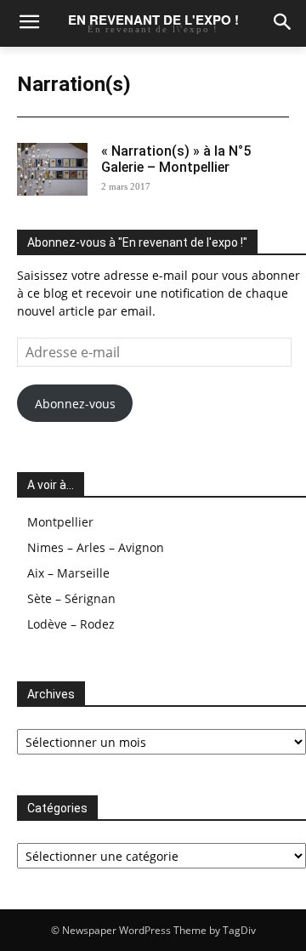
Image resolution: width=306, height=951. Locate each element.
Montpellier (60, 522)
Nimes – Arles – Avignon (95, 547)
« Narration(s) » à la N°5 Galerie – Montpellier (176, 159)
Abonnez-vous (75, 404)
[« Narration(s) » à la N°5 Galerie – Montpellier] (52, 169)
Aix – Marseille (68, 573)
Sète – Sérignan (71, 598)
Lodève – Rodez (71, 624)
